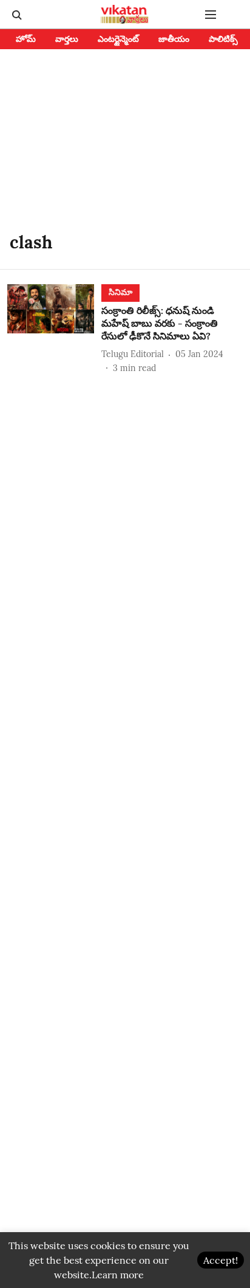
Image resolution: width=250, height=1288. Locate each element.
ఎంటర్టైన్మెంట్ (118, 38)
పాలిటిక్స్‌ (223, 38)
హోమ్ (26, 38)
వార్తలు (66, 38)
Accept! (220, 1260)
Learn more (118, 1275)
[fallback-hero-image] (54, 329)
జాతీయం (173, 38)
